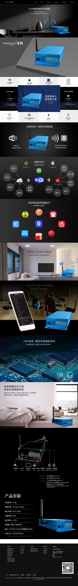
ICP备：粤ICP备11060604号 (39, 579)
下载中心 (22, 552)
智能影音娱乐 (10, 552)
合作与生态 (56, 2)
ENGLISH (72, 2)
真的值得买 (28, 574)
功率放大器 (9, 554)
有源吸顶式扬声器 (11, 558)
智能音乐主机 (10, 548)
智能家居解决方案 (34, 548)
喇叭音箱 (9, 556)
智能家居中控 (10, 550)
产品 (41, 2)
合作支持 (22, 548)
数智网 (34, 574)
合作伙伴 (22, 550)
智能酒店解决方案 (34, 550)
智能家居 (22, 574)
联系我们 (64, 2)
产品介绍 (9, 546)
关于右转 (48, 2)
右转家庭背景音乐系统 (14, 574)
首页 (36, 2)
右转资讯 (32, 546)
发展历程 (45, 550)
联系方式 (45, 552)
